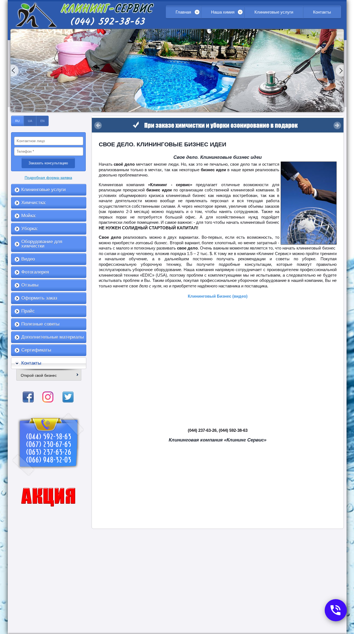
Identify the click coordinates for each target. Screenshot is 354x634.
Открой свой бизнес (39, 375)
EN (42, 121)
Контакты (322, 12)
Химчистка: (33, 202)
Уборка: (29, 228)
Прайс (28, 311)
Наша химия (223, 12)
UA (30, 121)
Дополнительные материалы (52, 337)
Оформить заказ (39, 298)
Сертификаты (36, 350)
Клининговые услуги (273, 12)
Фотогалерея (35, 272)
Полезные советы (40, 324)
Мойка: (28, 215)
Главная (183, 12)
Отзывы (29, 285)
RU (17, 121)
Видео (28, 259)
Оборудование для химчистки (41, 244)
